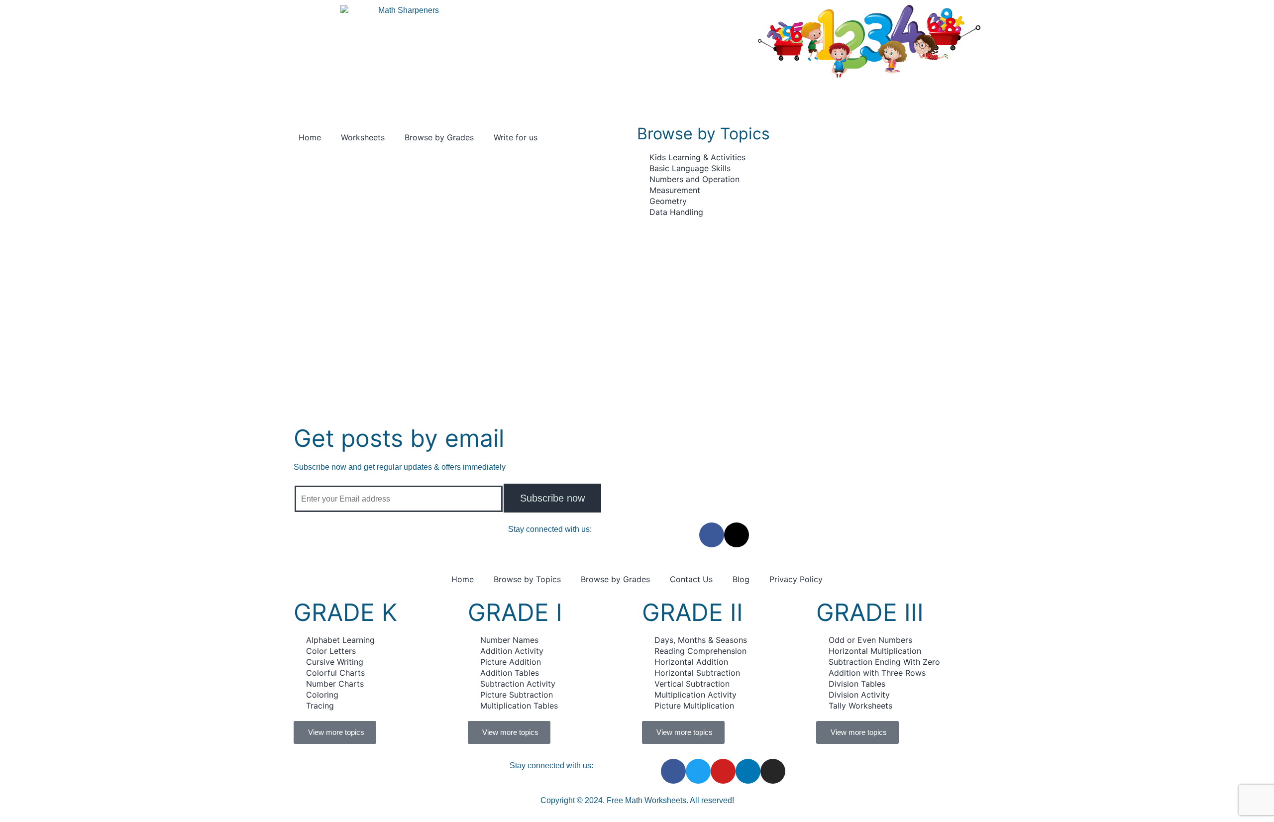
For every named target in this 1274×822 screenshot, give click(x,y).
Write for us (515, 137)
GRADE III (870, 612)
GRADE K (345, 612)
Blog (741, 579)
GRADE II (692, 612)
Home (310, 137)
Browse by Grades (439, 137)
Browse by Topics (527, 579)
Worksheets (363, 137)
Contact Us (691, 579)
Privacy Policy (796, 579)
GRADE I (515, 612)
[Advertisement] (637, 292)
